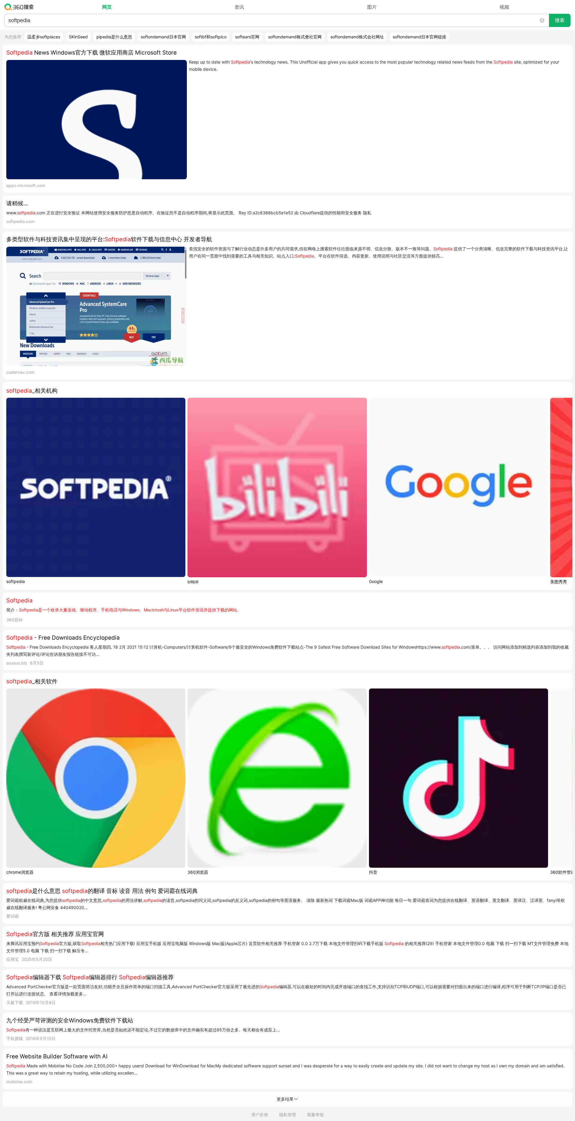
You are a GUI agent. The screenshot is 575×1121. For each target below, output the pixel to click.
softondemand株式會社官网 (295, 36)
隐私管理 (287, 1114)
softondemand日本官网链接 (419, 36)
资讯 (239, 7)
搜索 (560, 20)
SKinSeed (78, 36)
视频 (504, 7)
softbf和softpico (210, 36)
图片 (372, 7)
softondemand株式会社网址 (357, 36)
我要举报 (315, 1114)
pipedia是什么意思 (114, 36)
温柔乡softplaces (43, 36)
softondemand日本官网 (163, 36)
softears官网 (247, 36)
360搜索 (20, 7)
